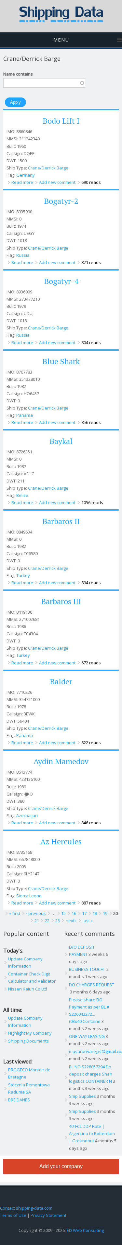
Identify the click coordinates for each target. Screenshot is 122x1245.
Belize (22, 495)
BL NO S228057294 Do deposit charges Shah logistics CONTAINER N (90, 1074)
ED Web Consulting (85, 1230)
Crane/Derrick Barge (48, 168)
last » (88, 920)
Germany (25, 175)
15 (63, 913)
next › (71, 920)
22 (47, 920)
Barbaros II (61, 521)
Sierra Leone (29, 896)
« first (14, 913)
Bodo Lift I (61, 120)
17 (84, 913)
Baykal (61, 441)
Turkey (23, 575)
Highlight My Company (30, 1033)
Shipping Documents (28, 1041)
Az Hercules (61, 841)
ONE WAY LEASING (87, 1036)
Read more (22, 182)
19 (105, 913)
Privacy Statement (48, 1215)
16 (74, 913)
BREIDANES (19, 1100)
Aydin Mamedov (61, 761)
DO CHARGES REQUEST (91, 985)
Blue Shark (61, 361)
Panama (24, 415)
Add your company (61, 1166)
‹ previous (36, 913)
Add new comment (57, 182)
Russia (23, 255)
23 (57, 920)
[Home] (61, 21)
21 (36, 920)
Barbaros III (61, 601)
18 (94, 913)
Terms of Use (13, 1215)
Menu (61, 39)
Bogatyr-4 (61, 281)
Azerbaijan (27, 815)
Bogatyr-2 (61, 201)
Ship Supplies (82, 1096)
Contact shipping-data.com (26, 1208)
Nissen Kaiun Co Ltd (27, 989)
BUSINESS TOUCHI (87, 969)
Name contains (18, 74)
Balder (61, 681)
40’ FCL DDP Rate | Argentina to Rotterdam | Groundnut (92, 1133)
